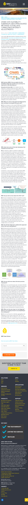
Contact (4, 486)
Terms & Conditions (19, 411)
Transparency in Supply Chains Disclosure (10, 473)
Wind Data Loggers (5, 402)
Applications (19, 385)
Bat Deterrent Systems (6, 400)
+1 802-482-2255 (5, 488)
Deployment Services (5, 389)
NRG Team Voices (13, 33)
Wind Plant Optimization (20, 389)
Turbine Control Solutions (6, 413)
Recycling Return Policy (20, 403)
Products (4, 398)
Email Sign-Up (4, 496)
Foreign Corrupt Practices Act (7, 476)
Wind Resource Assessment (18, 387)
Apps (16, 378)
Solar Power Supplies (5, 408)
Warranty (17, 409)
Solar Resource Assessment (18, 393)
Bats (2, 383)
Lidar (2, 403)
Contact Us (14, 368)
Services (4, 386)
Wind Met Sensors (5, 414)
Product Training (18, 407)
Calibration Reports (19, 400)
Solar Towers (4, 411)
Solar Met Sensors (5, 406)
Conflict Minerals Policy (6, 474)
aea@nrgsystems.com (12, 323)
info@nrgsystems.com (6, 489)
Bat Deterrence (18, 395)
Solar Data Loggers (5, 405)
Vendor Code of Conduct (6, 471)
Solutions (4, 378)
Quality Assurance (19, 402)
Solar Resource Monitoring (21, 391)
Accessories (3, 417)
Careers (3, 491)
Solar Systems (4, 409)
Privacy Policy (4, 493)
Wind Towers (4, 416)
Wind (2, 379)
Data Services (4, 388)
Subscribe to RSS (9, 354)
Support (18, 398)
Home (2, 17)
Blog (6, 17)
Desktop (17, 381)
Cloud (16, 379)
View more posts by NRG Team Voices (9, 341)
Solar (2, 381)
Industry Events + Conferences (16, 34)
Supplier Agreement (5, 477)
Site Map (3, 494)
